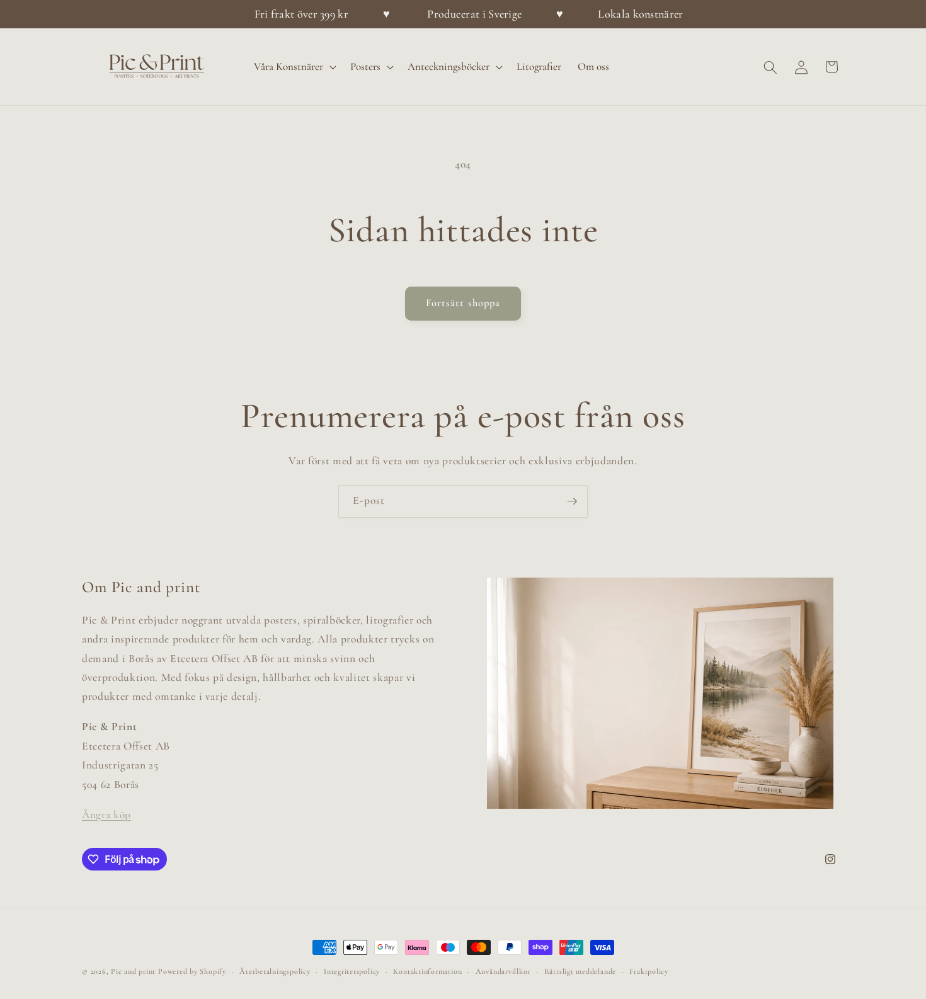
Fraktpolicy (648, 971)
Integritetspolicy (352, 971)
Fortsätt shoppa (463, 303)
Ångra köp (106, 814)
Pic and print (133, 971)
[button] (294, 67)
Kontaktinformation (427, 971)
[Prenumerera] (572, 501)
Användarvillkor (503, 971)
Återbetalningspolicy (274, 971)
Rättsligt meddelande (580, 971)
